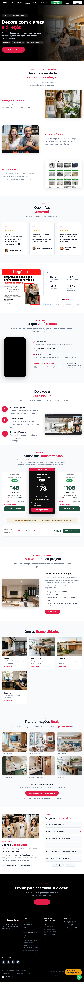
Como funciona (27, 2)
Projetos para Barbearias (50, 924)
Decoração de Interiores (30, 932)
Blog (24, 937)
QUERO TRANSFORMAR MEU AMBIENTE (42, 793)
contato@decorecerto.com (74, 925)
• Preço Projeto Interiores (29, 945)
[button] (14, 742)
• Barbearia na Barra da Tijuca (49, 929)
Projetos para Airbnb (49, 932)
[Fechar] (81, 970)
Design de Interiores (28, 935)
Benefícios (20, 2)
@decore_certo (64, 726)
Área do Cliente (77, 2)
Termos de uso (62, 972)
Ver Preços (13, 50)
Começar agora (56, 2)
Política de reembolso (58, 975)
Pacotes (34, 2)
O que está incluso (11, 504)
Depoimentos (43, 2)
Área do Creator (67, 2)
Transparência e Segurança (74, 975)
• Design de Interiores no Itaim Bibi (29, 953)
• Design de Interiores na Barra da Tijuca (30, 950)
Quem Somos (53, 972)
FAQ (50, 2)
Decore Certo (7, 3)
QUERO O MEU (52, 611)
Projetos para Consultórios (51, 934)
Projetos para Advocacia (50, 937)
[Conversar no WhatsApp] (79, 977)
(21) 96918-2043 (72, 922)
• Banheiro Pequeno (28, 942)
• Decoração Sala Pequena (30, 940)
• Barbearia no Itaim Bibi (48, 926)
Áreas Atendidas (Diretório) (31, 948)
